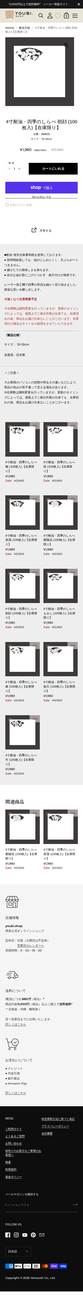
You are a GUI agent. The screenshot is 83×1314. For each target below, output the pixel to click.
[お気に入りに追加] (10, 427)
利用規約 (10, 1169)
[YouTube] (24, 1235)
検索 (8, 1162)
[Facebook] (7, 1235)
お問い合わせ (13, 1143)
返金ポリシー (13, 1176)
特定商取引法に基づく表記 (58, 1119)
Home (9, 27)
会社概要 (47, 1133)
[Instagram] (16, 1235)
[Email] (41, 1235)
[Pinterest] (33, 1235)
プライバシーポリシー (55, 1126)
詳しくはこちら (15, 1024)
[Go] (75, 1206)
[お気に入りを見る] (58, 15)
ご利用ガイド (13, 1129)
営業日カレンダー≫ (30, 945)
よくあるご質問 (15, 1136)
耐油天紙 (24, 27)
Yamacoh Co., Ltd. (42, 1278)
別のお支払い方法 (41, 197)
